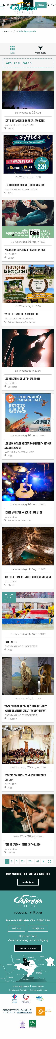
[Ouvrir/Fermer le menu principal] (2, 8)
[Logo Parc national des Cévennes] (44, 1011)
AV (46, 990)
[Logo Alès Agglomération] (40, 998)
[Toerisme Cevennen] (23, 8)
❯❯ (50, 861)
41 (37, 861)
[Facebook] (30, 913)
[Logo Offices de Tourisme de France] (14, 998)
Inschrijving (28, 882)
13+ (23, 861)
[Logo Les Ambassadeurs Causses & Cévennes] (22, 1024)
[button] (48, 5)
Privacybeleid (36, 990)
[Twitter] (37, 913)
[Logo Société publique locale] (17, 1011)
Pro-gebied (38, 986)
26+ (30, 861)
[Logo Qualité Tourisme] (26, 998)
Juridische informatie (18, 990)
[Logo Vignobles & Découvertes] (32, 1024)
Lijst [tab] (12, 52)
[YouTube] (40, 913)
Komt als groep (20, 986)
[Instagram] (34, 913)
